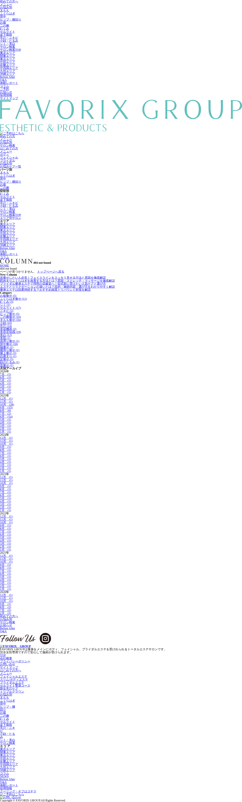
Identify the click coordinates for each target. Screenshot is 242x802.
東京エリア (7, 58)
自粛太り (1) (8, 356)
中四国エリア (9, 68)
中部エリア (7, 61)
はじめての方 (9, 148)
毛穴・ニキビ (9, 37)
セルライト (7, 31)
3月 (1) (5, 386)
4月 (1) (5, 383)
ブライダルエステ (12, 682)
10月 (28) (7, 404)
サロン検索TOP (10, 49)
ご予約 (4, 89)
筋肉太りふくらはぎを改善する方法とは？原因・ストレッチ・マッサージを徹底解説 (57, 280)
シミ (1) (5, 304)
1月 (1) (5, 392)
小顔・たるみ (9, 40)
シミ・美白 (7, 43)
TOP (3, 655)
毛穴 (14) (6, 326)
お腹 (3, 22)
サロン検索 (7, 46)
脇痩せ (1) (6, 347)
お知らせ (6, 92)
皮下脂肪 (6, 34)
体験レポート (9, 83)
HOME (4, 265)
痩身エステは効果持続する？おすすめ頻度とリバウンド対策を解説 (45, 289)
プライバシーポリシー (15, 661)
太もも (4, 10)
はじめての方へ (10, 670)
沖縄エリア (7, 74)
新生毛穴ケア (9, 688)
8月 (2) (5, 607)
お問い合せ (7, 664)
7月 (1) (5, 374)
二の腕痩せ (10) (10, 317)
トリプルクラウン (12, 691)
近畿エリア (7, 65)
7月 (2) (5, 413)
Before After (7, 77)
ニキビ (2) (6, 310)
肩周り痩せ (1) (9, 341)
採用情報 (6, 95)
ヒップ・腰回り (10, 19)
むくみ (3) (6, 301)
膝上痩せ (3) (8, 353)
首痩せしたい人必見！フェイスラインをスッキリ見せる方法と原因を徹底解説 (53, 277)
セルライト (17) (10, 307)
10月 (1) (6, 443)
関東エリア (7, 55)
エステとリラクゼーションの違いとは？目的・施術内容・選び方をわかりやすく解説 (57, 286)
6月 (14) (6, 416)
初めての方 (7, 136)
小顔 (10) (6, 323)
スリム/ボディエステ (14, 679)
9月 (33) (6, 407)
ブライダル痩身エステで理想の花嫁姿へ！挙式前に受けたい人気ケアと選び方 (53, 283)
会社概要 (6, 658)
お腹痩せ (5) (8, 295)
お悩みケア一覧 (10, 166)
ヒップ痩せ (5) (9, 314)
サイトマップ (9, 98)
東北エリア (7, 52)
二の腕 (4, 25)
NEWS (4, 776)
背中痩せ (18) (9, 344)
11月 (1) (6, 401)
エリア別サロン (10, 218)
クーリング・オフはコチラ (18, 791)
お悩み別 (6, 7)
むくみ (4, 28)
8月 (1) (5, 450)
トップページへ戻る (50, 271)
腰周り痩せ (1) (9, 350)
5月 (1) (5, 380)
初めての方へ (9, 616)
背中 (3, 16)
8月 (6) (5, 410)
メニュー (6, 4)
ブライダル (7, 160)
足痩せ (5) (6, 359)
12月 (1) (6, 398)
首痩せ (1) (6, 365)
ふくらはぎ (7, 13)
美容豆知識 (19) (10, 332)
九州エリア (7, 71)
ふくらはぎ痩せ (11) (13, 298)
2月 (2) (5, 613)
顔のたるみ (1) (9, 362)
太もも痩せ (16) (10, 320)
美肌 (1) (5, 338)
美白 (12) (6, 335)
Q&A (3, 80)
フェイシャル (9, 157)
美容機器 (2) (8, 329)
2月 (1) (5, 389)
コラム (4, 86)
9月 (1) (5, 447)
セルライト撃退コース (15, 685)
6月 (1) (5, 377)
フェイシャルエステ (13, 676)
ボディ (4, 154)
